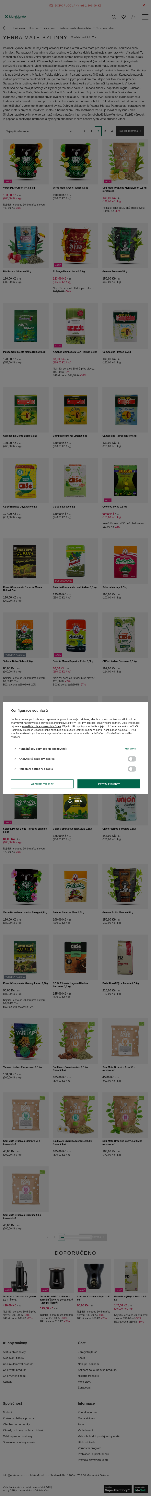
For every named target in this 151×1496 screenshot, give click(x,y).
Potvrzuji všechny (109, 783)
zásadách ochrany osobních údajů (41, 726)
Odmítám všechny (42, 783)
